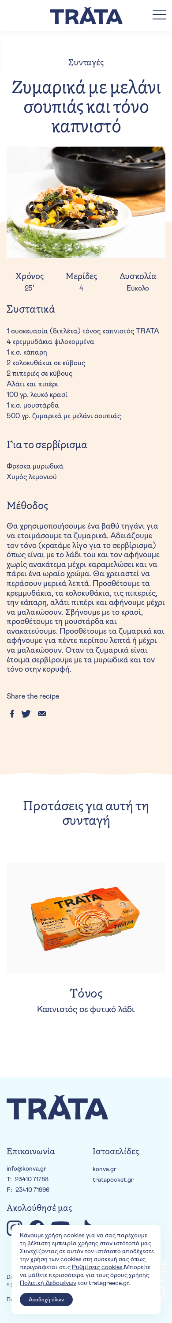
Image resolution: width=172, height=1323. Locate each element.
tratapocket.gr (113, 1180)
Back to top (163, 1281)
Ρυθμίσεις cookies (97, 1267)
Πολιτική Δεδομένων (48, 1283)
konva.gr (104, 1169)
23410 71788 (32, 1179)
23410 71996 (32, 1190)
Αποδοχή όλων (46, 1299)
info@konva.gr (26, 1169)
